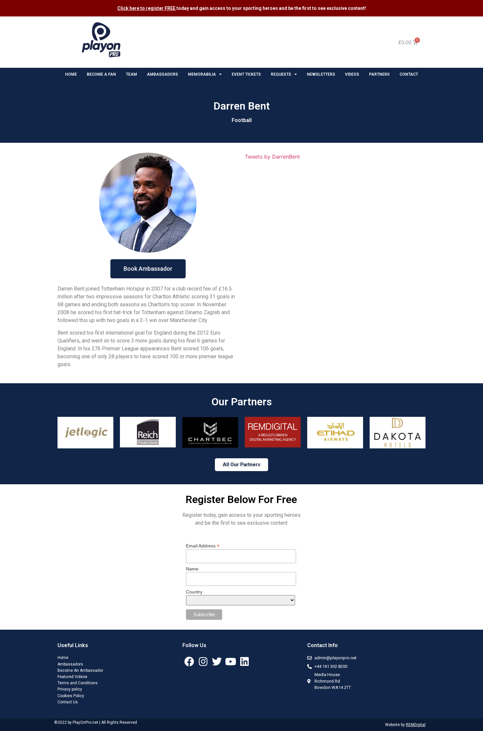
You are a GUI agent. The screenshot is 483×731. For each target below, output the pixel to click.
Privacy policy (70, 689)
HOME (71, 74)
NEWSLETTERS (321, 74)
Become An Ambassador (80, 670)
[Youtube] (231, 661)
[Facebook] (189, 661)
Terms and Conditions (78, 683)
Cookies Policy (71, 695)
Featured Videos (72, 676)
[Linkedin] (244, 661)
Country (194, 592)
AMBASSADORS (162, 74)
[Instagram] (203, 661)
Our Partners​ (242, 401)
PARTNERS (379, 74)
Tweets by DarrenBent (272, 156)
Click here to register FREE (146, 8)
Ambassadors (70, 664)
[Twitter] (217, 661)
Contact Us (68, 702)
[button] (148, 268)
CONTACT (409, 74)
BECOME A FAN (101, 74)
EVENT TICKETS (246, 74)
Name (192, 569)
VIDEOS (352, 74)
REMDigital (416, 724)
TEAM (131, 74)
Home (63, 657)
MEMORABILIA (202, 74)
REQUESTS (281, 74)
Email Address (202, 545)
